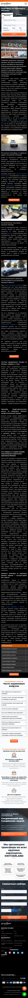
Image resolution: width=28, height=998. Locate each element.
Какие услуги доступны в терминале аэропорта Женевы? (12, 717)
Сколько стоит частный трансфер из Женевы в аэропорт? (12, 698)
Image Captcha (5, 907)
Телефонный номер (7, 901)
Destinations (4, 935)
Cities (15, 933)
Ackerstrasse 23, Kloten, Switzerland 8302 (14, 987)
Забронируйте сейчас (6, 933)
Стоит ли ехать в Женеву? (10, 708)
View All (14, 741)
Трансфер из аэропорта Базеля (21, 870)
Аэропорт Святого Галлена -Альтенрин (8, 870)
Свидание (5, 28)
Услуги (3, 895)
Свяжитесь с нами (18, 935)
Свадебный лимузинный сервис (7, 944)
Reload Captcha (20, 910)
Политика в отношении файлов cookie (14, 992)
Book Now (14, 356)
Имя (2, 888)
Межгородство (18, 945)
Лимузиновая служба (6, 947)
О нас (2, 931)
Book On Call (14, 200)
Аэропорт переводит (6, 940)
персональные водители (8, 324)
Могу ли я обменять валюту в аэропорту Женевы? (11, 723)
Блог (15, 931)
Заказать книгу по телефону (14, 834)
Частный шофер (18, 943)
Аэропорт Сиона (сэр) (20, 864)
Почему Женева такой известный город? (12, 704)
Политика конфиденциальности (11, 994)
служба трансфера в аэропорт (13, 285)
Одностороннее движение (7, 15)
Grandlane (9, 233)
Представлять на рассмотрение (14, 917)
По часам (19, 14)
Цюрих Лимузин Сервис (20, 940)
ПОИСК (14, 34)
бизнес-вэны (9, 185)
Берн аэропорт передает (21, 875)
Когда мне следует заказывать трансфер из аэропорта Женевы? (12, 734)
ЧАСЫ (13, 28)
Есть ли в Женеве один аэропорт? (12, 712)
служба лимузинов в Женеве (15, 606)
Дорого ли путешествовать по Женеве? (11, 728)
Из (3, 17)
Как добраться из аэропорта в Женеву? (11, 692)
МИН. (20, 28)
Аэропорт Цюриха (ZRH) (8, 864)
